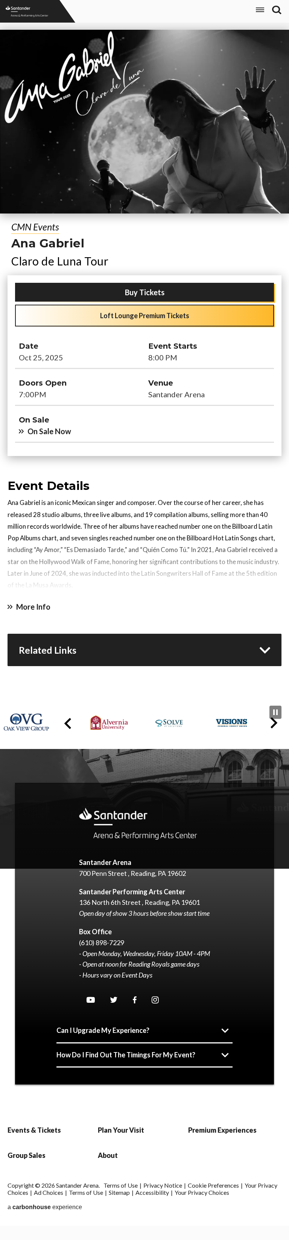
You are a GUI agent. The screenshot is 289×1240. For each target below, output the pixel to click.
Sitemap (119, 1192)
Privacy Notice (162, 1185)
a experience (45, 1207)
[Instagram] (155, 1000)
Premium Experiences (222, 1130)
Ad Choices (48, 1192)
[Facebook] (134, 1000)
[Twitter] (113, 1000)
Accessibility (152, 1192)
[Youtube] (91, 1000)
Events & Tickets (34, 1130)
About (108, 1155)
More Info (33, 606)
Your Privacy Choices (202, 1192)
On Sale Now (49, 431)
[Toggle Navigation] (260, 11)
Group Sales (27, 1155)
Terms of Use (120, 1185)
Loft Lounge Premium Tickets (144, 315)
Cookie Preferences (213, 1185)
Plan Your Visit (121, 1130)
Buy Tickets (144, 292)
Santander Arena (27, 11)
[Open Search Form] (276, 10)
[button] (67, 723)
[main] (144, 363)
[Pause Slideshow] (275, 712)
